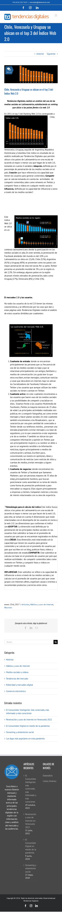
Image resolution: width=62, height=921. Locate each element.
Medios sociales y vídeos (17, 672)
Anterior (40, 53)
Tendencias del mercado (17, 678)
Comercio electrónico (16, 691)
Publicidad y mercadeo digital (19, 684)
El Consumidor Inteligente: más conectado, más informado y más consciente (30, 788)
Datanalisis (48, 775)
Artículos (25, 604)
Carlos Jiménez (49, 781)
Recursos (8, 607)
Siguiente (51, 53)
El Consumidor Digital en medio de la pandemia (28, 726)
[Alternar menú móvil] (56, 15)
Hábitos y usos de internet (41, 604)
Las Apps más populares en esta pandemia (25, 738)
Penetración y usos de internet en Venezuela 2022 (29, 719)
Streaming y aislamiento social (20, 732)
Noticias (9, 659)
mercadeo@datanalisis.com (40, 2)
